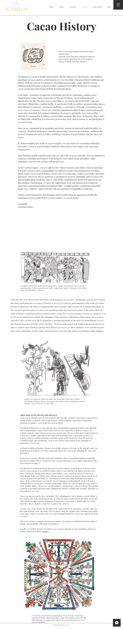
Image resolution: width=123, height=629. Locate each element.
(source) (45, 531)
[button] (118, 5)
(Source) (99, 331)
